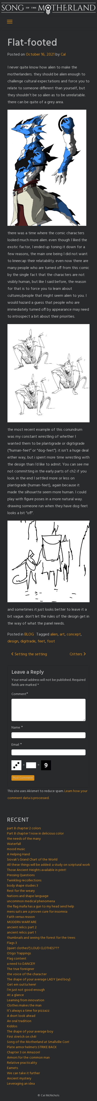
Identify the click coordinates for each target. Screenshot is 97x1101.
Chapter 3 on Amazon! (23, 1052)
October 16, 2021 (40, 54)
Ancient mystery (19, 1078)
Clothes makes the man (24, 1005)
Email (15, 744)
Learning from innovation (25, 1000)
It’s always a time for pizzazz (28, 1011)
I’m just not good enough (26, 990)
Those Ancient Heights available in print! (36, 870)
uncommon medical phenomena (31, 901)
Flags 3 (12, 943)
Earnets (12, 1068)
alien (54, 634)
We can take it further (23, 1073)
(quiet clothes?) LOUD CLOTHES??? (33, 948)
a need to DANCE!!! (21, 964)
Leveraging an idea (21, 1084)
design (12, 641)
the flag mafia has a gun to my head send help (40, 906)
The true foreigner (20, 969)
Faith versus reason (21, 917)
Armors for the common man (28, 1058)
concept (74, 634)
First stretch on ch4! (21, 1037)
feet (41, 641)
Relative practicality (22, 1063)
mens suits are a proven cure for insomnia (37, 912)
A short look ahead (21, 1016)
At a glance (15, 995)
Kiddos (12, 1026)
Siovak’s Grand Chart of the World (32, 860)
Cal (63, 54)
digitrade (28, 641)
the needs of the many (24, 839)
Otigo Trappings (19, 953)
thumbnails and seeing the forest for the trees (41, 938)
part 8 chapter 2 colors (24, 828)
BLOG (29, 634)
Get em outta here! (21, 985)
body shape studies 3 (22, 886)
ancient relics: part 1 (21, 932)
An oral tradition (19, 1021)
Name (15, 727)
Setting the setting (30, 654)
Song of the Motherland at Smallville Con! (38, 1042)
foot (51, 641)
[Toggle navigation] (9, 21)
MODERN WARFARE (22, 922)
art (62, 634)
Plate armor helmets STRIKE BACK (32, 1047)
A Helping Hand (18, 854)
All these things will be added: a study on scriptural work (48, 865)
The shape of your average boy (30, 1031)
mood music (16, 849)
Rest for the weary (21, 891)
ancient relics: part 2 (22, 927)
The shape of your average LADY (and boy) (38, 979)
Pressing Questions (21, 875)
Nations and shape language (27, 896)
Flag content (16, 959)
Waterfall (14, 844)
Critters (76, 654)
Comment (18, 694)
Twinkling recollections (24, 880)
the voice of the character (27, 974)
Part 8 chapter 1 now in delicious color (35, 833)
